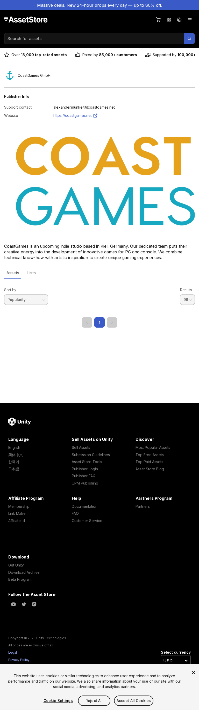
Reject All (94, 700)
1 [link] (99, 322)
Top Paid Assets (149, 461)
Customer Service (87, 520)
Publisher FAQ (84, 476)
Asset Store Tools (87, 461)
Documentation (84, 506)
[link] (87, 322)
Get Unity (16, 565)
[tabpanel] (99, 303)
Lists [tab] (31, 272)
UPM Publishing (85, 483)
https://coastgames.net (72, 115)
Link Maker (17, 513)
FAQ (75, 513)
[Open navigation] (189, 19)
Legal (12, 652)
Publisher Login (85, 469)
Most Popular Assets (153, 447)
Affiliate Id (16, 520)
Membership (19, 506)
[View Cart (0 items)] (158, 19)
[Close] (193, 672)
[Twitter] (24, 604)
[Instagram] (34, 604)
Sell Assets (81, 447)
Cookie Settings (58, 700)
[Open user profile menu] (179, 19)
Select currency (176, 652)
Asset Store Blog (150, 469)
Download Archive (24, 572)
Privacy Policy (19, 660)
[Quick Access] (169, 19)
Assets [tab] (12, 272)
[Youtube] (13, 604)
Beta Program (20, 579)
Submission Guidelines (91, 454)
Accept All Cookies (134, 700)
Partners (143, 506)
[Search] (189, 38)
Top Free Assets (150, 454)
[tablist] (99, 273)
